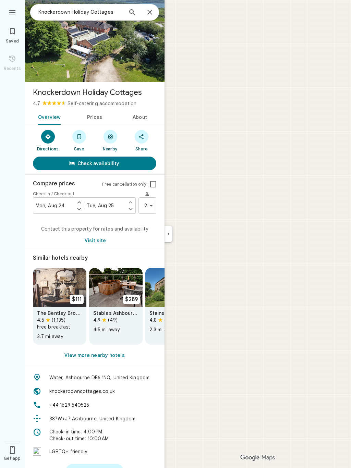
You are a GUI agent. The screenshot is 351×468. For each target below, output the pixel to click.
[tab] (48, 116)
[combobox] (80, 12)
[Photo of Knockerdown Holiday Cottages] (95, 41)
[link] (59, 306)
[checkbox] (153, 184)
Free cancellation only (124, 184)
